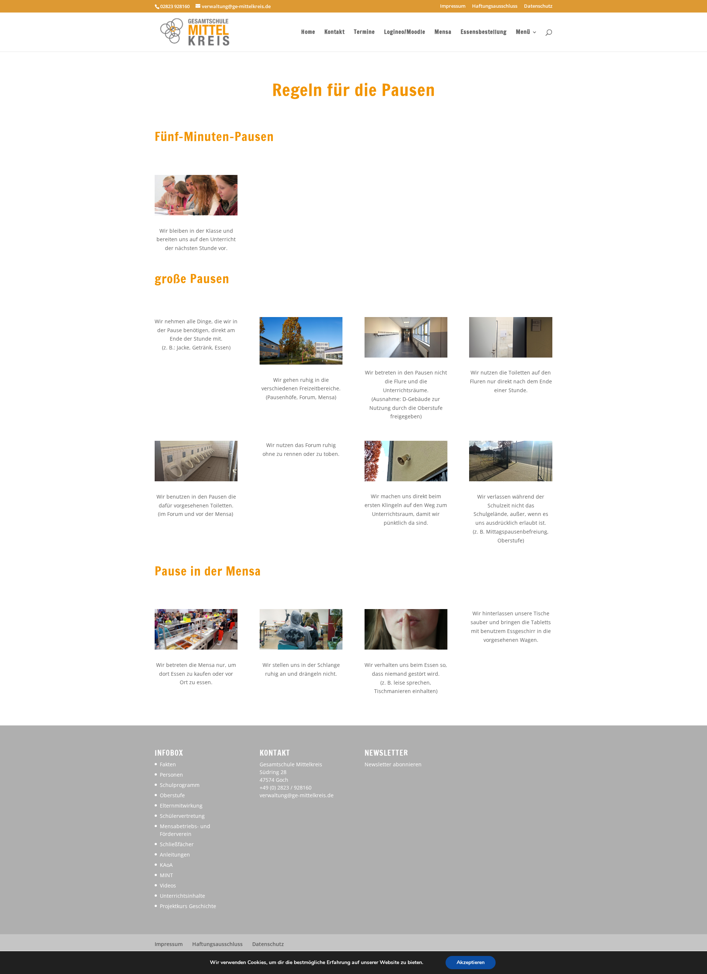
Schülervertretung (182, 815)
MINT (166, 875)
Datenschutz (538, 6)
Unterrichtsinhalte (182, 895)
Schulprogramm (180, 784)
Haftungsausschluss (494, 6)
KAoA (166, 864)
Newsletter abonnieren (393, 764)
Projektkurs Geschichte (188, 906)
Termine (364, 32)
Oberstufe (172, 795)
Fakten (168, 764)
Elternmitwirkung (181, 805)
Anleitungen (175, 854)
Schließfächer (177, 844)
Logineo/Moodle (404, 32)
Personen (171, 774)
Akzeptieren (471, 962)
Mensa (443, 32)
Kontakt (334, 32)
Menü (523, 32)
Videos (168, 885)
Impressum (452, 6)
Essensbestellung (484, 32)
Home (308, 32)
